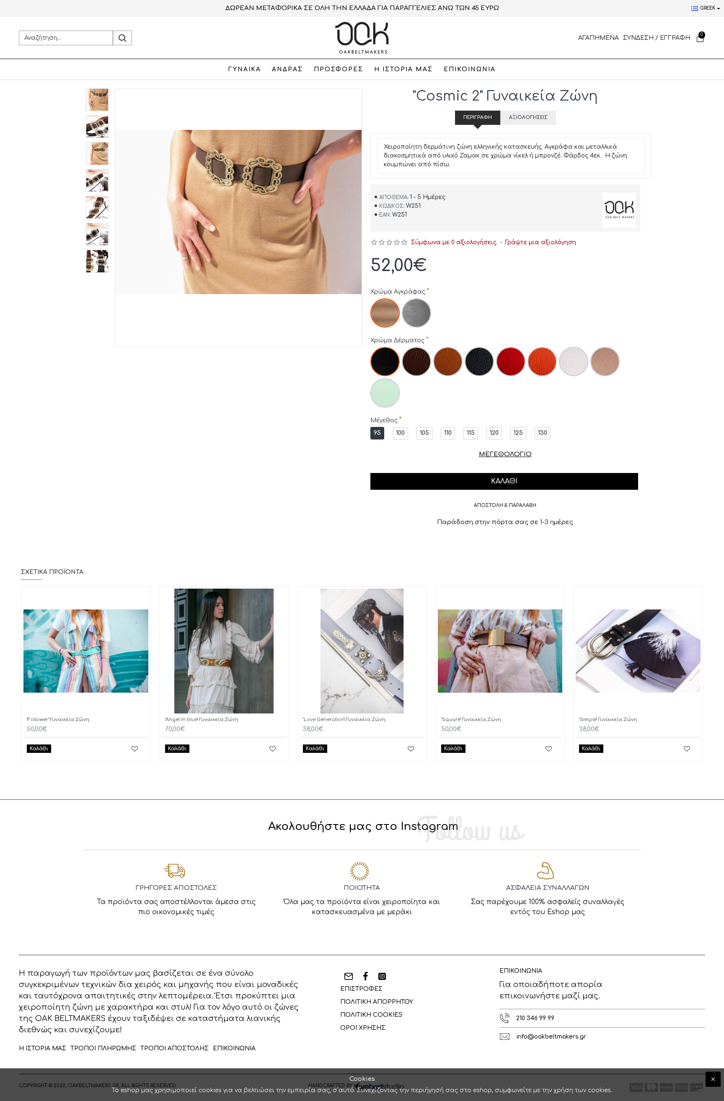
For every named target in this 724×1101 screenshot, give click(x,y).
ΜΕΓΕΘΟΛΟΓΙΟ (505, 454)
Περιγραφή (477, 117)
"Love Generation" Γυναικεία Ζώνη (344, 719)
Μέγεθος (384, 420)
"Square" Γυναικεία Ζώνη (471, 719)
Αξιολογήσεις (528, 117)
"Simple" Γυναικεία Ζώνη (608, 719)
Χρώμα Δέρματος (397, 340)
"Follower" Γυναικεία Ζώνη (58, 719)
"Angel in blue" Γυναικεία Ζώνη (201, 719)
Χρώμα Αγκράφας (397, 292)
